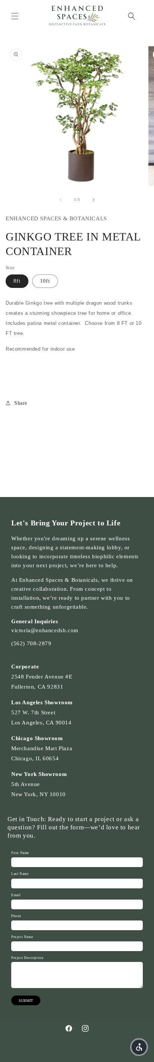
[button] (15, 16)
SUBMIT (26, 1001)
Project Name (22, 937)
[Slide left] (60, 200)
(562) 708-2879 (31, 643)
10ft (45, 281)
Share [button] (20, 403)
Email (16, 895)
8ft (17, 281)
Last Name (19, 874)
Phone (16, 916)
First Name (20, 853)
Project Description (27, 958)
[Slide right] (93, 200)
